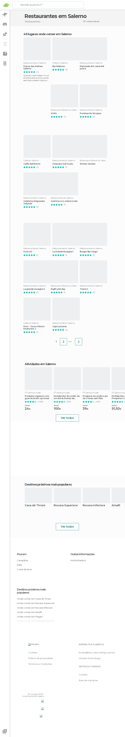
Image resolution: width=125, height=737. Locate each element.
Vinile (54, 113)
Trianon (84, 289)
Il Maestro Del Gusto (62, 164)
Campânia (22, 560)
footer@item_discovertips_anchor (97, 652)
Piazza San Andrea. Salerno (33, 67)
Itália (19, 564)
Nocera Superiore (66, 505)
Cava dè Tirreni (35, 505)
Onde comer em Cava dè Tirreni (34, 598)
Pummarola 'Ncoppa (90, 113)
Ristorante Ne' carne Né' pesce (92, 67)
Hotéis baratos (78, 560)
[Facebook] (29, 689)
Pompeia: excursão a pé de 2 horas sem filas (95, 397)
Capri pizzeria (59, 326)
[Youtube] (41, 689)
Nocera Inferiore (94, 505)
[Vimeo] (37, 689)
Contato (83, 674)
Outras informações (82, 554)
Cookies (32, 652)
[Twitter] (33, 689)
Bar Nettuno (58, 66)
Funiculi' (27, 252)
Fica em (21, 554)
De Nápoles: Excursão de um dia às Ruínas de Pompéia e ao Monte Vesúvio (66, 397)
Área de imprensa (88, 680)
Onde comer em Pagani (30, 616)
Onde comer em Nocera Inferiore (35, 607)
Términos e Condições (40, 664)
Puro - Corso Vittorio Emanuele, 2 (34, 327)
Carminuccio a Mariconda (64, 201)
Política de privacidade (40, 658)
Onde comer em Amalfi (29, 612)
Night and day (58, 289)
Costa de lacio (24, 569)
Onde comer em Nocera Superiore (35, 603)
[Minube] (6, 5)
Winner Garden (87, 164)
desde (27, 405)
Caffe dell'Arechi (31, 164)
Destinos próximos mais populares (48, 484)
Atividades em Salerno (40, 364)
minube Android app (90, 658)
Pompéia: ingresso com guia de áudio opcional (37, 397)
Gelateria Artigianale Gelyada (34, 202)
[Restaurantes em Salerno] (78, 341)
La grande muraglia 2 (34, 289)
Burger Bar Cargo (89, 252)
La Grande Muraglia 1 (62, 252)
